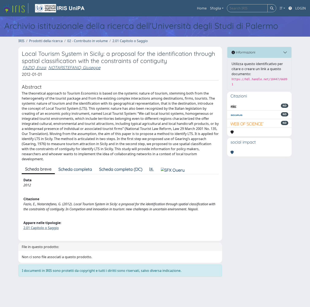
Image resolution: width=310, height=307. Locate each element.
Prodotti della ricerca (46, 41)
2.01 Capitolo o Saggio (130, 41)
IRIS (21, 41)
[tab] (151, 169)
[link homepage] (15, 8)
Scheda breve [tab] (38, 169)
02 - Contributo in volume (87, 41)
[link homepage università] (60, 8)
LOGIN (300, 8)
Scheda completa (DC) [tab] (120, 169)
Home (202, 8)
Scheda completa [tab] (75, 169)
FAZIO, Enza (34, 67)
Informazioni (245, 52)
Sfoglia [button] (215, 8)
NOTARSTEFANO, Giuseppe (74, 67)
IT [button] (281, 8)
